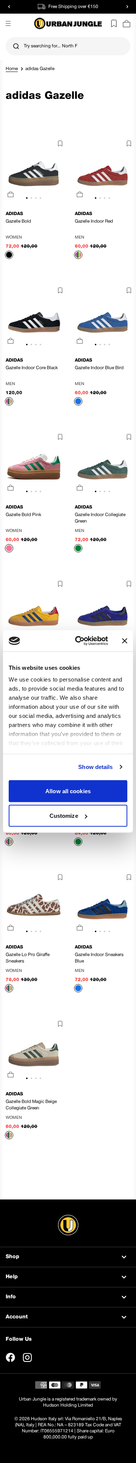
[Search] (16, 46)
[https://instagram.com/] (27, 1357)
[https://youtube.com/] (44, 1357)
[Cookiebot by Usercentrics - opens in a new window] (79, 641)
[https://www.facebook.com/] (10, 1357)
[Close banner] (124, 640)
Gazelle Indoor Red (94, 221)
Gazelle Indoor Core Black (32, 368)
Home (12, 69)
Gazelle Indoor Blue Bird (99, 368)
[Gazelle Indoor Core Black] (33, 318)
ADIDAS (14, 214)
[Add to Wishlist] (58, 145)
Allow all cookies (68, 791)
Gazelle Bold (18, 221)
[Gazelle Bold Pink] (33, 464)
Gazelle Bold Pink (23, 515)
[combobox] (68, 46)
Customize (63, 816)
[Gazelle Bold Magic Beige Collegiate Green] (33, 1051)
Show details (95, 767)
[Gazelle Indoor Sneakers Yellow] (33, 611)
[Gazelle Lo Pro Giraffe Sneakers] (33, 905)
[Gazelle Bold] (33, 171)
